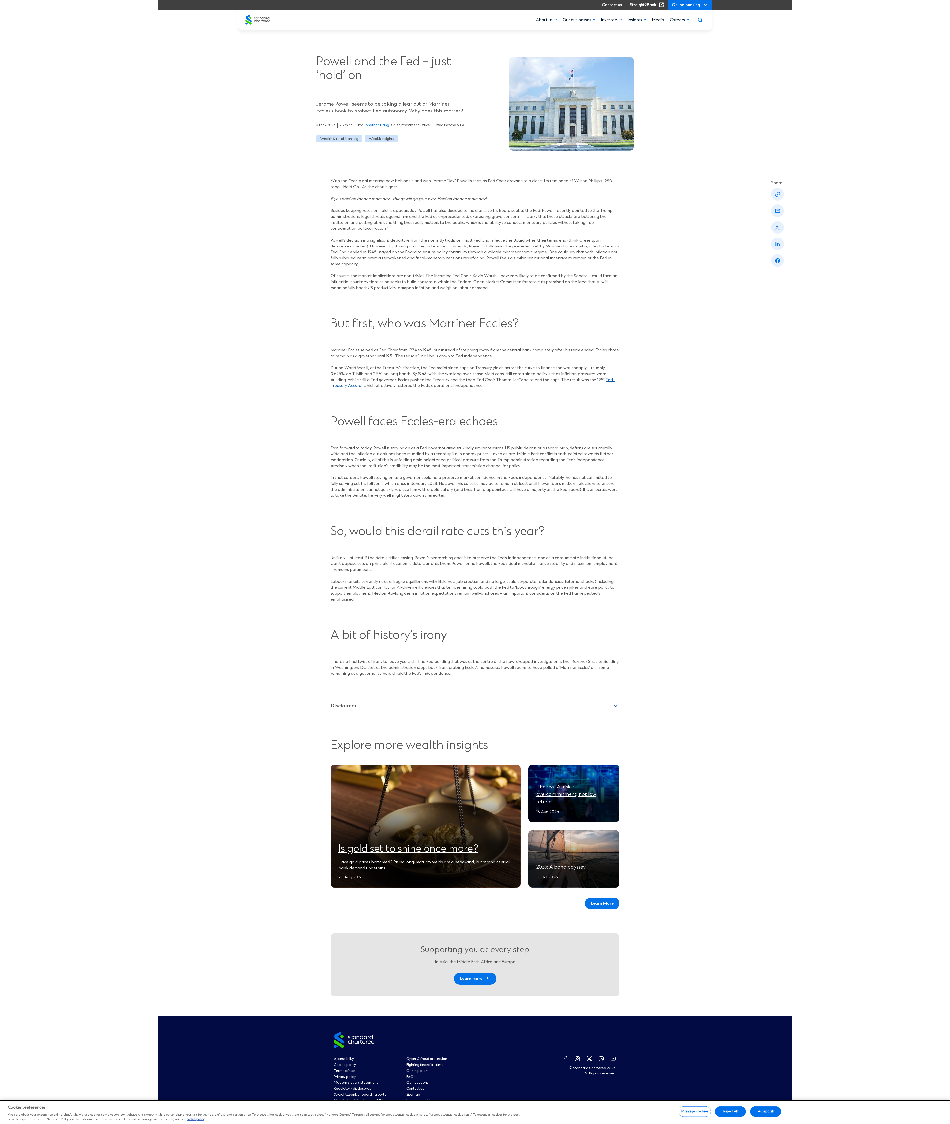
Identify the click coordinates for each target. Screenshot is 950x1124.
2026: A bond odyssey (561, 867)
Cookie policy (345, 1065)
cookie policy (195, 1119)
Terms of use (344, 1071)
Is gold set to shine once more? (408, 849)
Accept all (766, 1111)
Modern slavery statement (356, 1082)
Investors (609, 19)
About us (544, 19)
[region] (475, 1112)
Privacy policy (345, 1077)
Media (658, 19)
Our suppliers (417, 1071)
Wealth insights (381, 139)
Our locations (417, 1082)
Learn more (471, 978)
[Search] (700, 19)
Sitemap (413, 1094)
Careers (677, 19)
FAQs (410, 1077)
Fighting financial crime (425, 1065)
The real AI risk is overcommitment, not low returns (566, 794)
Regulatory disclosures (352, 1088)
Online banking (686, 5)
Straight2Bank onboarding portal (360, 1094)
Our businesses (577, 19)
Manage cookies (694, 1111)
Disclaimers (345, 706)
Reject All (730, 1111)
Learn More (602, 903)
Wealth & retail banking (339, 139)
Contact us (612, 5)
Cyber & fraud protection (426, 1059)
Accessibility (344, 1059)
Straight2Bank (648, 5)
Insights (635, 19)
